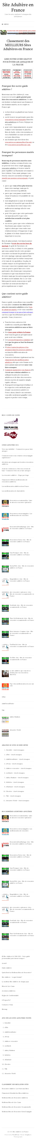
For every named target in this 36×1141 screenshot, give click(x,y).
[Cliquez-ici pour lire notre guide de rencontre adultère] (6, 74)
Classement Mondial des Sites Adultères (15, 1093)
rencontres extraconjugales (15, 120)
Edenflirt (9, 750)
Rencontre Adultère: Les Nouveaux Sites (15, 1089)
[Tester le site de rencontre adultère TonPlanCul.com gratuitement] (11, 428)
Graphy (27, 1135)
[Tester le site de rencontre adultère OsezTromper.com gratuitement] (11, 421)
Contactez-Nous (7, 1005)
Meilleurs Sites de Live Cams (11, 1102)
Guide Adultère (7, 968)
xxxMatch (9, 773)
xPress (8, 764)
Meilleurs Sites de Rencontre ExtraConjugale (17, 1111)
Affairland (9, 787)
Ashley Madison (11, 777)
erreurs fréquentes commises (19, 340)
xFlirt (8, 754)
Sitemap (4, 1009)
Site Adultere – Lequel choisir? (12, 977)
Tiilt (7, 796)
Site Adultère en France (17, 7)
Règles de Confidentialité (10, 995)
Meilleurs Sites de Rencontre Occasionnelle (16, 1107)
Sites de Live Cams (8, 986)
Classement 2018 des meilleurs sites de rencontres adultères (14, 481)
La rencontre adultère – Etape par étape (15, 475)
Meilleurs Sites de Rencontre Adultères (15, 1098)
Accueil (4, 963)
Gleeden (9, 791)
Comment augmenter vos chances (18, 370)
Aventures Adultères (8, 991)
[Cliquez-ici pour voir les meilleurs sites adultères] (17, 74)
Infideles (9, 782)
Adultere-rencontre (12, 768)
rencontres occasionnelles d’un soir (18, 142)
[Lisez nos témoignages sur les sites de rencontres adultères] (27, 74)
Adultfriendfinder (12, 759)
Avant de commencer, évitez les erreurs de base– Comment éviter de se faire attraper (16, 470)
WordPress (15, 1135)
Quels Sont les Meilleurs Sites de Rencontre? (17, 972)
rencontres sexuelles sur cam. (19, 145)
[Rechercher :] (32, 24)
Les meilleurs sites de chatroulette (13, 491)
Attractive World (11, 800)
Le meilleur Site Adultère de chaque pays (15, 982)
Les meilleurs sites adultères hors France (15, 486)
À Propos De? (6, 1000)
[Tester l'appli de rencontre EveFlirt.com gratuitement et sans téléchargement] (11, 435)
